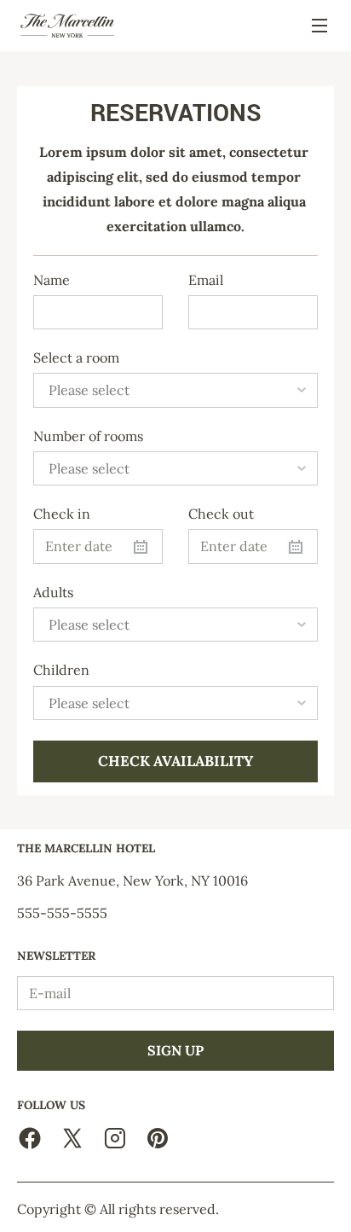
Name (51, 280)
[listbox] (176, 390)
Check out (221, 514)
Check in (61, 514)
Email (205, 280)
